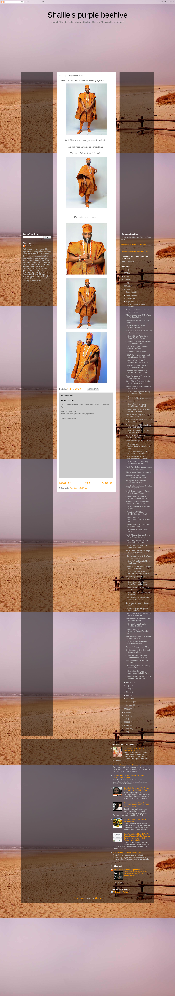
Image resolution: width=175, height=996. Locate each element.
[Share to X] (92, 389)
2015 (126, 722)
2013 (126, 729)
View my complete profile (32, 281)
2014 (126, 725)
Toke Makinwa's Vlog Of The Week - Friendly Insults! (139, 557)
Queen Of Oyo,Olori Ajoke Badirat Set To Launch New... (138, 382)
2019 (126, 709)
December (130, 292)
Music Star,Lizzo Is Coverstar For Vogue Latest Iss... (138, 377)
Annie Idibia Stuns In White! (136, 352)
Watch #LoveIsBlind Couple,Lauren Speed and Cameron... (139, 468)
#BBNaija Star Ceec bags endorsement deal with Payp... (138, 672)
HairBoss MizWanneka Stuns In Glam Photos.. (137, 311)
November (130, 295)
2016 (126, 719)
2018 (126, 712)
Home (87, 483)
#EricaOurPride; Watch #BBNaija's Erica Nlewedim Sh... (138, 342)
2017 (126, 716)
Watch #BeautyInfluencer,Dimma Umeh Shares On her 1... (138, 536)
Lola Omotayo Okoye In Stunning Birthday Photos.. (138, 667)
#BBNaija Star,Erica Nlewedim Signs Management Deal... (137, 405)
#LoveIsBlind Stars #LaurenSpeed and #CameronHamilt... (138, 615)
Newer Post (65, 483)
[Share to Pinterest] (97, 389)
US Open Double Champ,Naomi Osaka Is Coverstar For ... (137, 503)
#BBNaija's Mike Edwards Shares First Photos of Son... (138, 562)
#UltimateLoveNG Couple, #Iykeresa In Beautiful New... (137, 458)
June (128, 689)
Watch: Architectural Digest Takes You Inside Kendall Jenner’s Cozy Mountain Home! (136, 805)
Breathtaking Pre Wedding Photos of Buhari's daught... (138, 620)
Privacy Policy (79, 898)
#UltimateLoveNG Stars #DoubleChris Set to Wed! (136, 513)
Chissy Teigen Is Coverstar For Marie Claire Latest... (137, 547)
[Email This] (88, 389)
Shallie (28, 246)
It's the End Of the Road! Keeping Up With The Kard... (138, 567)
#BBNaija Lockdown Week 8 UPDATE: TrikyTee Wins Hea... (138, 573)
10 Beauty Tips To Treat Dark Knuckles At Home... (135, 749)
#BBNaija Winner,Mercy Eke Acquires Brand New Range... (137, 361)
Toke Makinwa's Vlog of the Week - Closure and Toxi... (139, 416)
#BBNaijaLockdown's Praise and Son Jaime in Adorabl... (138, 410)
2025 (126, 273)
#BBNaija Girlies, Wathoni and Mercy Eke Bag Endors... (137, 337)
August (129, 682)
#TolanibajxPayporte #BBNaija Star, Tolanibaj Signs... (139, 332)
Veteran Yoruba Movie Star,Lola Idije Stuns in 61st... (137, 431)
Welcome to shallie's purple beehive (128, 870)
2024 (126, 276)
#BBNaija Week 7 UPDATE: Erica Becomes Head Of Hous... (138, 677)
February (129, 702)
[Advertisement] (87, 48)
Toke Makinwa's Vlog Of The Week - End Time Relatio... (139, 316)
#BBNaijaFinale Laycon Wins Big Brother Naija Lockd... (138, 393)
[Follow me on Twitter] (119, 892)
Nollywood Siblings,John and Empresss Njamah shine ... (137, 476)
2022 (126, 283)
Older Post (107, 483)
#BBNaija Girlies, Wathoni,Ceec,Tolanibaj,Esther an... (138, 446)
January (129, 705)
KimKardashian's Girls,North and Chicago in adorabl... (138, 651)
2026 (126, 270)
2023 (126, 280)
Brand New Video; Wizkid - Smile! (138, 441)
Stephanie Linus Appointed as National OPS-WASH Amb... (137, 372)
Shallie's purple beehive (87, 15)
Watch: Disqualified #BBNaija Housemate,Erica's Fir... (136, 578)
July (128, 686)
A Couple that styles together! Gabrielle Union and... (137, 348)
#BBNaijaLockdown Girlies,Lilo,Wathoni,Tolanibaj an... (137, 631)
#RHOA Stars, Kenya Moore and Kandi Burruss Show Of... (138, 356)
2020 (126, 289)
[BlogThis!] (90, 389)
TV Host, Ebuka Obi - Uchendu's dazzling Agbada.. (138, 526)
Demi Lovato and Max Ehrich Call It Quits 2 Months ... (139, 421)
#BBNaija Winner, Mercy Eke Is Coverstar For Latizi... (137, 643)
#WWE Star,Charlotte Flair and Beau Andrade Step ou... (137, 541)
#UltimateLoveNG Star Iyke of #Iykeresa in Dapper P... (137, 609)
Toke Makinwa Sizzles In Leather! (138, 472)
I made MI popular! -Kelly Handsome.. (127, 765)
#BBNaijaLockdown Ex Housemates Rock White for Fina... (137, 399)
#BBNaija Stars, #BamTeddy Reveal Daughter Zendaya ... (137, 583)
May (128, 692)
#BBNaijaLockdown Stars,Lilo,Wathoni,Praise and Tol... (138, 519)
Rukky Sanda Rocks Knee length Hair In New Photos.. (138, 552)
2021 (126, 286)
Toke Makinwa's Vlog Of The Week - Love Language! (139, 637)
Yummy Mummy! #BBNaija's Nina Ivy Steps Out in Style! (138, 426)
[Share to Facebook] (95, 389)
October (129, 299)
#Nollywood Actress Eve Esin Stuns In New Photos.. (136, 366)
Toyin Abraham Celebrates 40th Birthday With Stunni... (137, 599)
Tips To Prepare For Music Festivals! (127, 853)
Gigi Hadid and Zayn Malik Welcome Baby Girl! (135, 437)
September (130, 302)
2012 (126, 732)
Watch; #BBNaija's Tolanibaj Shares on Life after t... (136, 482)
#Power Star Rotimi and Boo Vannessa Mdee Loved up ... (137, 656)
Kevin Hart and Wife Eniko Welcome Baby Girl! (135, 327)
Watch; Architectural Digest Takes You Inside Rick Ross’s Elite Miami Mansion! (135, 874)
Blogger (98, 898)
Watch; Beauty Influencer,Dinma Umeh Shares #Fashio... (138, 492)
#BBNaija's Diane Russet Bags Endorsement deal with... (137, 463)
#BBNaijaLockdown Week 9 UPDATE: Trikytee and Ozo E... (138, 497)
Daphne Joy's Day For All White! (138, 647)
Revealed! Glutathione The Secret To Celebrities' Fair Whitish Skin (136, 789)
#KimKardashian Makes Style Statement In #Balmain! (137, 452)
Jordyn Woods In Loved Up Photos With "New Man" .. (138, 387)
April (128, 695)
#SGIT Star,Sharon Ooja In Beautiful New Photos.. (136, 625)
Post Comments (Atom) (78, 488)
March (128, 699)
